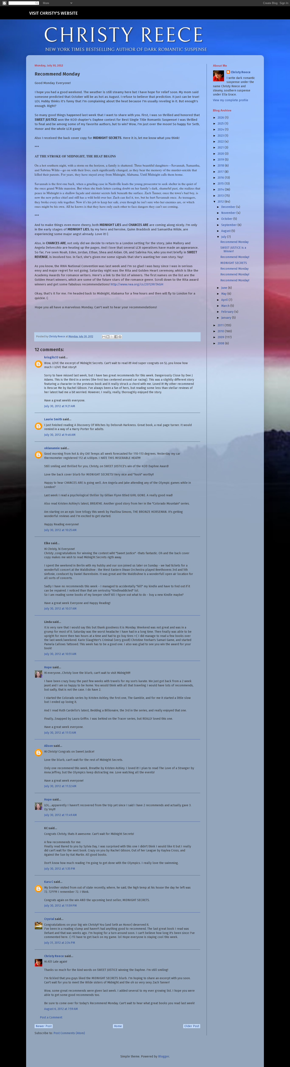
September (229, 225)
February (227, 312)
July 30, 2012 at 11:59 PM (60, 905)
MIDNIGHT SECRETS (233, 263)
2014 (221, 189)
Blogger (163, 1056)
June (224, 288)
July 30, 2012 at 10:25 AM (60, 530)
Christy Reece (54, 956)
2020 (221, 154)
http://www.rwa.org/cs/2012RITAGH (137, 284)
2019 (221, 159)
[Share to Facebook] (116, 337)
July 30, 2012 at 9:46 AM (59, 435)
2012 (221, 201)
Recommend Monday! (234, 257)
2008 (221, 343)
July (224, 237)
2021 (221, 147)
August (226, 231)
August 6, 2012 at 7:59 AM (61, 1009)
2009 (221, 337)
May (224, 294)
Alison (48, 746)
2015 (221, 183)
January (226, 318)
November (229, 213)
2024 (221, 129)
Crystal (49, 919)
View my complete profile (230, 100)
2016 (221, 177)
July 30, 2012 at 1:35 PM (59, 869)
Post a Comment (51, 1017)
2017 (221, 172)
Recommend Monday (234, 242)
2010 (221, 331)
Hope (48, 667)
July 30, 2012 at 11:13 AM (60, 733)
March (225, 306)
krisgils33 (51, 357)
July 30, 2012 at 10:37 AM (60, 608)
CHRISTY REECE (124, 35)
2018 (221, 165)
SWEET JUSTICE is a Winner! (233, 249)
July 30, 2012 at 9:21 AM (59, 406)
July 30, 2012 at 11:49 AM (60, 815)
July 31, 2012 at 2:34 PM (59, 943)
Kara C (48, 882)
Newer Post (44, 1026)
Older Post (191, 1026)
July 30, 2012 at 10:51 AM (60, 654)
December (228, 207)
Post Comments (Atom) (69, 1033)
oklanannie (52, 448)
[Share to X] (112, 337)
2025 (221, 123)
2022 (221, 141)
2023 (221, 135)
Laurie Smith (53, 419)
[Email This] (104, 337)
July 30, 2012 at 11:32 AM (60, 786)
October (227, 219)
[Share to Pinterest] (120, 337)
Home (118, 1026)
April (225, 300)
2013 (221, 196)
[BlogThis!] (108, 337)
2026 (221, 117)
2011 (221, 325)
